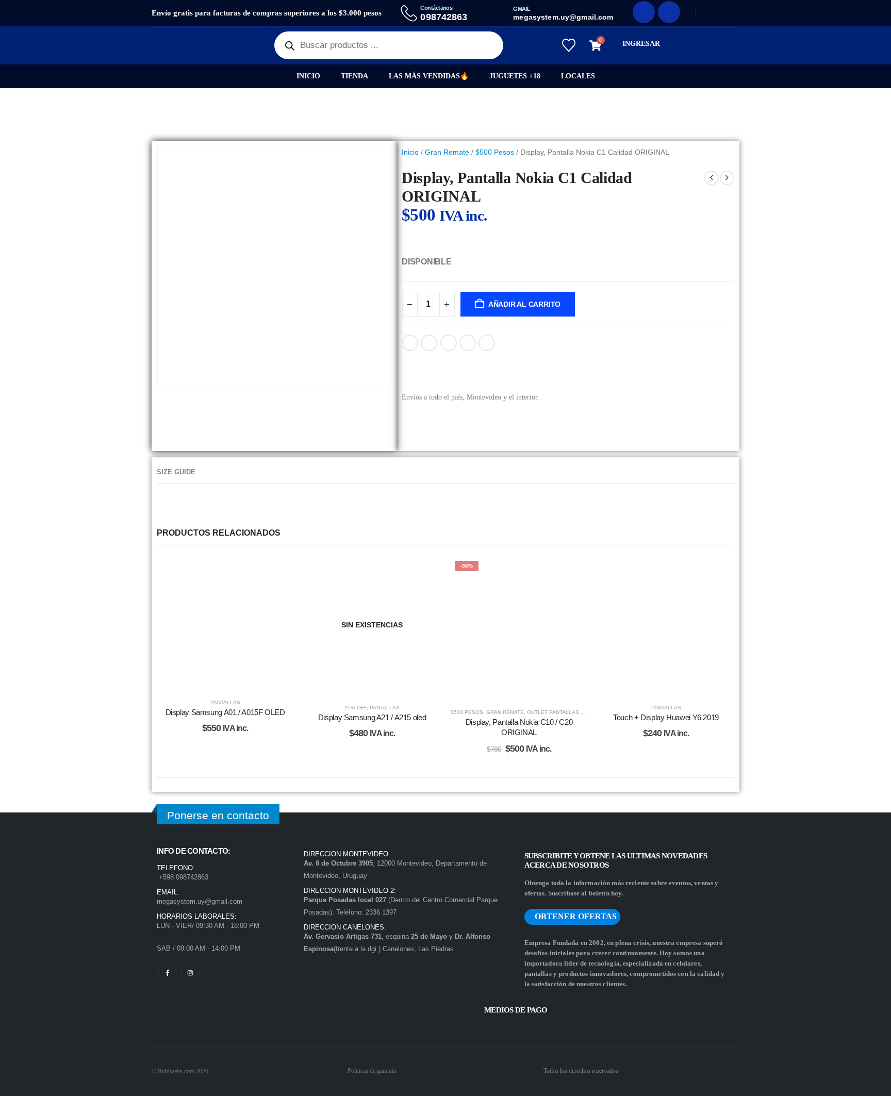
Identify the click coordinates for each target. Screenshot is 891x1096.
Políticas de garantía (372, 1071)
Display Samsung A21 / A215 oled (372, 717)
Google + (467, 343)
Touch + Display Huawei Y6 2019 (666, 717)
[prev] (711, 178)
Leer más (380, 683)
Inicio (308, 76)
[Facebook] (644, 12)
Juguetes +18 (514, 76)
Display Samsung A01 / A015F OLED (225, 712)
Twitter (429, 343)
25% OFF (355, 707)
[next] (727, 178)
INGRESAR (641, 43)
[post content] (225, 622)
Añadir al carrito (524, 304)
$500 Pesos (494, 152)
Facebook (410, 343)
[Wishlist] (568, 45)
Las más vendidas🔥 (429, 76)
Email (486, 343)
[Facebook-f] (167, 973)
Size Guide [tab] (176, 472)
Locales (578, 76)
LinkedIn (448, 343)
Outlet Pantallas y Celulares (572, 712)
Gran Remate (447, 152)
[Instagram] (669, 12)
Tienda (354, 76)
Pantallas (225, 702)
